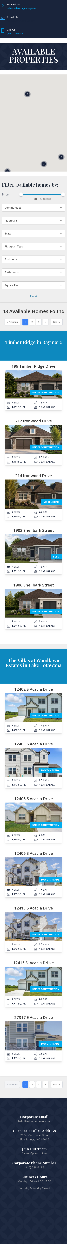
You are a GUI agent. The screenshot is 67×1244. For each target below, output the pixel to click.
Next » (56, 322)
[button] (44, 164)
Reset (33, 296)
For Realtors (13, 4)
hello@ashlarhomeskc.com (21, 20)
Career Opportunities (34, 1153)
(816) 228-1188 (15, 33)
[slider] (21, 194)
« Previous (12, 322)
